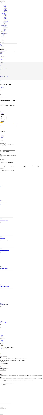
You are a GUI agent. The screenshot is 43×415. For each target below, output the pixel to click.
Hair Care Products (6, 27)
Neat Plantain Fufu (2, 238)
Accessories (5, 9)
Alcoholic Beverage (6, 21)
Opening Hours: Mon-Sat (3, 348)
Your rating (1, 145)
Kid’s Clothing (5, 10)
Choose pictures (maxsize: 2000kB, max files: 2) (5, 151)
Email (1, 154)
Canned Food (5, 14)
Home (1, 2)
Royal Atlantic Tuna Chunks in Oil (4, 250)
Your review (1, 150)
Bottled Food (5, 15)
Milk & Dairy (5, 16)
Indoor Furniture (4, 32)
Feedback (2, 345)
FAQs (1, 336)
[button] (1, 53)
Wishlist (2, 340)
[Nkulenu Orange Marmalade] (6, 265)
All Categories (2, 36)
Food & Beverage (3, 13)
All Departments (1, 57)
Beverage (3, 19)
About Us (2, 335)
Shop (1, 59)
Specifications (2, 87)
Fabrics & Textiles (5, 12)
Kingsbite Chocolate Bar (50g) (4, 322)
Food (1, 63)
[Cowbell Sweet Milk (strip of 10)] (6, 217)
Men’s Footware (5, 8)
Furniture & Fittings (3, 31)
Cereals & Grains (5, 18)
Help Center (2, 344)
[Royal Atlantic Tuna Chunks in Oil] (7, 247)
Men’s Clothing (5, 7)
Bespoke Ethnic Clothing (5, 11)
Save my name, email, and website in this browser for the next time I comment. (8, 155)
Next (0, 72)
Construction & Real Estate (4, 33)
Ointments (5, 30)
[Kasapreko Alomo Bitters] (6, 199)
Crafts (3, 35)
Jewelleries (5, 6)
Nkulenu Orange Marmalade (4, 268)
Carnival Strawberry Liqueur (4, 304)
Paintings (3, 34)
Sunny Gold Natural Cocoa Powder (4, 286)
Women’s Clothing (4, 5)
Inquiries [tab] (2, 137)
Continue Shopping (3, 56)
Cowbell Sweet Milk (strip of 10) (4, 220)
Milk (4, 23)
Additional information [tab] (3, 135)
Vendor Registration (3, 3)
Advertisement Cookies (3, 363)
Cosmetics (5, 26)
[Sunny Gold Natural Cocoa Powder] (6, 283)
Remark (5, 361)
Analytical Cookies (2, 361)
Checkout (2, 341)
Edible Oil (5, 17)
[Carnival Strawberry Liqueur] (6, 301)
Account (2, 339)
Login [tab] (1, 367)
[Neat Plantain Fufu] (6, 235)
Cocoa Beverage (5, 22)
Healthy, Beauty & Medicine (4, 25)
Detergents (5, 29)
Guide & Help (2, 46)
